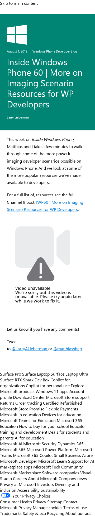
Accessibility (28, 490)
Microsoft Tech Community (58, 467)
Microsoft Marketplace (20, 472)
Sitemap (54, 501)
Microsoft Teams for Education (28, 420)
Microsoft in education (20, 414)
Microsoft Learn (52, 461)
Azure (87, 455)
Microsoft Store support (67, 397)
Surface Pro (10, 374)
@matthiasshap (67, 348)
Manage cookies (47, 507)
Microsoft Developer (18, 461)
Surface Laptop (36, 374)
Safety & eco (34, 513)
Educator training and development (43, 429)
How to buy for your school (44, 426)
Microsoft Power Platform (50, 449)
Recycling (55, 513)
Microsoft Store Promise (22, 408)
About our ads (78, 513)
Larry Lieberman (18, 117)
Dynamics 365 (71, 443)
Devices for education (61, 414)
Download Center (29, 397)
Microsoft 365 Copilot (33, 455)
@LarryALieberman (30, 348)
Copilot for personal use (48, 385)
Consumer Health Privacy (23, 501)
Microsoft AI (11, 443)
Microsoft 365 (13, 449)
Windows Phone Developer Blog (54, 51)
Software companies (60, 472)
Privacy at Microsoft (18, 484)
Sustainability (53, 490)
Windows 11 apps (52, 391)
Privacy (25, 507)
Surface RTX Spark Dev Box (24, 379)
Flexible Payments (61, 408)
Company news (73, 478)
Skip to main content (19, 3)
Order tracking (28, 403)
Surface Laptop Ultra (69, 374)
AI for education (29, 438)
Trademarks (11, 513)
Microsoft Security (39, 443)
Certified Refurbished (62, 403)
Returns (7, 403)
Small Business (67, 455)
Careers (20, 478)
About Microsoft (43, 478)
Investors (45, 484)
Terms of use (75, 507)
